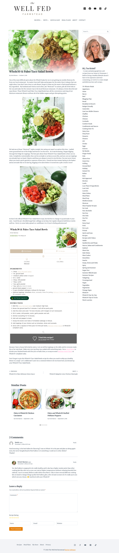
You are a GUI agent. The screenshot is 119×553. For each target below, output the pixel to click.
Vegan (84, 283)
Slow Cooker (86, 255)
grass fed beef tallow (24, 271)
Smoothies (86, 258)
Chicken (85, 116)
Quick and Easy (87, 233)
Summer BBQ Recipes (89, 273)
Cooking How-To (88, 129)
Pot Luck (85, 228)
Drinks (84, 144)
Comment (14, 495)
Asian (84, 91)
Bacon (84, 94)
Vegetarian (86, 288)
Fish (83, 156)
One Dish (85, 216)
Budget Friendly (87, 106)
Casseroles (85, 109)
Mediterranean (87, 201)
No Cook (85, 208)
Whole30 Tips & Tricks (90, 297)
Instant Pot (86, 171)
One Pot (85, 218)
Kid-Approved (87, 178)
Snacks (84, 260)
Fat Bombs (85, 151)
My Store (35, 545)
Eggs (84, 146)
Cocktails (85, 121)
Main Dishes (86, 193)
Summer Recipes (88, 275)
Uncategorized (87, 280)
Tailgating (85, 278)
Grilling (85, 163)
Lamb (84, 183)
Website (59, 523)
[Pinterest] (100, 8)
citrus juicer (70, 349)
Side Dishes (86, 253)
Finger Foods (86, 153)
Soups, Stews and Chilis (90, 263)
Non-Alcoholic (87, 211)
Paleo (84, 221)
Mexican (85, 203)
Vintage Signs (86, 290)
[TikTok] (105, 8)
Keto (83, 176)
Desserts (85, 136)
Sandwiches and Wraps (89, 243)
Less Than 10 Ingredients (90, 186)
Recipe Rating (13, 515)
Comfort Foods (87, 124)
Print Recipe (27, 251)
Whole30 (85, 293)
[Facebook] (90, 8)
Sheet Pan (85, 250)
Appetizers (86, 89)
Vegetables (85, 285)
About (74, 20)
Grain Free (85, 161)
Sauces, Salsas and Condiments (92, 245)
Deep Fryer (86, 134)
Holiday (85, 168)
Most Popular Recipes (89, 206)
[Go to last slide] (13, 406)
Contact (82, 20)
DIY (83, 141)
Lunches (85, 191)
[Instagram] (84, 8)
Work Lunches (87, 300)
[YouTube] (95, 8)
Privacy (48, 545)
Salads (84, 240)
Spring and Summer (89, 268)
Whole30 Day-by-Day (89, 295)
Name (12, 523)
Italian (84, 173)
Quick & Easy (55, 20)
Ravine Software (70, 550)
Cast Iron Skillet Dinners (90, 111)
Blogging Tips (87, 99)
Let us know (42, 339)
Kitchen (85, 181)
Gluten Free (86, 158)
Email (35, 523)
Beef (83, 96)
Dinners (85, 139)
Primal (84, 230)
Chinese (85, 119)
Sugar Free (85, 270)
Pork (84, 225)
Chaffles (85, 114)
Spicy (84, 265)
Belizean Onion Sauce (60, 292)
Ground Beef (86, 166)
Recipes (85, 235)
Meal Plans (66, 20)
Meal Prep (85, 198)
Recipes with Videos (89, 238)
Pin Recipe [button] (61, 251)
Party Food (86, 223)
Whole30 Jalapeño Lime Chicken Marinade (64, 373)
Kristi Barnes (14, 75)
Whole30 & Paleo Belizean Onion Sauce (22, 373)
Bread (84, 101)
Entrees (85, 149)
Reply (74, 442)
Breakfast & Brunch (88, 104)
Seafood (85, 248)
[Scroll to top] (115, 550)
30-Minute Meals (88, 86)
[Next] (73, 406)
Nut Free (85, 213)
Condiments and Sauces (90, 126)
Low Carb (85, 188)
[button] (11, 236)
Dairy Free (85, 131)
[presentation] (26, 399)
